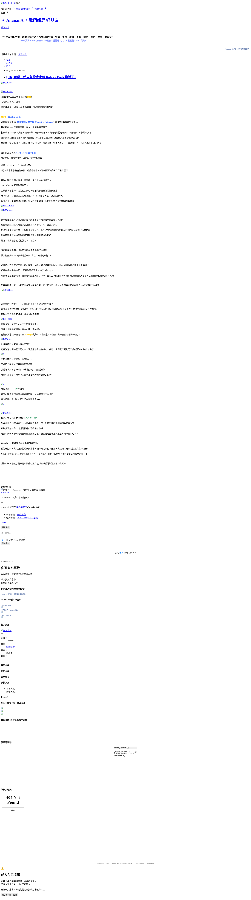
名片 (8, 66)
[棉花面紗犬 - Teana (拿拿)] (2, 612)
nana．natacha (6, 615)
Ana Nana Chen (6, 605)
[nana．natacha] (2, 617)
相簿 (8, 60)
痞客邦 (19, 507)
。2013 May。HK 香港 (27, 518)
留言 (25, 507)
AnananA (5, 492)
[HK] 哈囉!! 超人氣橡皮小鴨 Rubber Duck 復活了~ (41, 77)
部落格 (9, 63)
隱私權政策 (140, 864)
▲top (3, 522)
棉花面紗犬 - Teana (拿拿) (9, 610)
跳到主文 (5, 27)
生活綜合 (22, 54)
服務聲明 (150, 864)
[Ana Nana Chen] (2, 607)
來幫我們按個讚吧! (243, 49)
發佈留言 (5, 543)
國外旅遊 (21, 514)
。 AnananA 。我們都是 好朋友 (30, 20)
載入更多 (5, 527)
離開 (15, 895)
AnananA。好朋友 (230, 49)
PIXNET (106, 864)
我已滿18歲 (6, 895)
